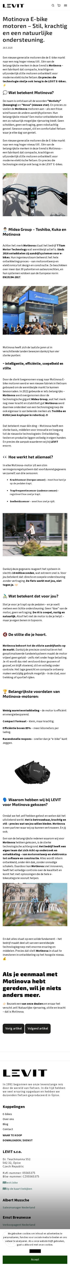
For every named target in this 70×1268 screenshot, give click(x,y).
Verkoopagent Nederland (19, 1225)
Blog (5, 1124)
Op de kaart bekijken (19, 1189)
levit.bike (12, 1182)
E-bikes (7, 1114)
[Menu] (65, 5)
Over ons (8, 1119)
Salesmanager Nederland (19, 1207)
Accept (35, 1260)
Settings (35, 1251)
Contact (8, 1129)
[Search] (53, 5)
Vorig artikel (13, 1028)
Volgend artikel (38, 1028)
